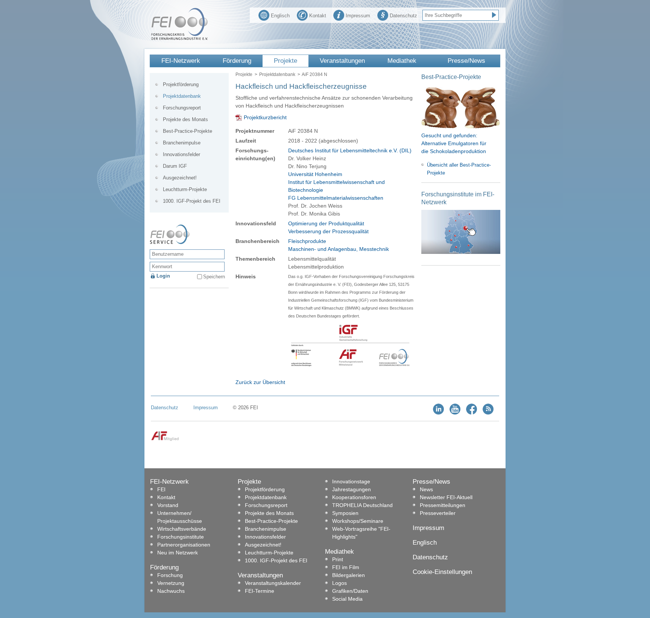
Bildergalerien (348, 575)
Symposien (345, 513)
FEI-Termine (259, 591)
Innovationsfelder (181, 154)
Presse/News (466, 60)
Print (337, 559)
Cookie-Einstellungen (442, 571)
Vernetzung (170, 583)
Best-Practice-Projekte (187, 131)
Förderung (237, 60)
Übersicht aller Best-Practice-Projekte (459, 169)
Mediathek (401, 60)
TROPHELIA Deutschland (362, 505)
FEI (161, 489)
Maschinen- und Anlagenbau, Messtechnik (338, 249)
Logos (339, 583)
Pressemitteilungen (442, 505)
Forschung (170, 575)
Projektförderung (181, 84)
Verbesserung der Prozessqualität (328, 231)
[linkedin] (438, 413)
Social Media (347, 599)
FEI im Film (345, 567)
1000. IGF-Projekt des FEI (191, 201)
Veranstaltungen (342, 60)
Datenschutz (403, 15)
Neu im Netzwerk (177, 553)
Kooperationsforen (354, 497)
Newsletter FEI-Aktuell (446, 497)
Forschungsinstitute (180, 537)
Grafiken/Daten (350, 591)
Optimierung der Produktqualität (326, 223)
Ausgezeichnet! (180, 178)
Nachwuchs (171, 591)
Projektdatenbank (277, 74)
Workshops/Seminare (357, 521)
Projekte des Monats (185, 119)
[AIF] (165, 439)
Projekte (285, 60)
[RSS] (488, 413)
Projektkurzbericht (265, 117)
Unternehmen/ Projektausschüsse (179, 517)
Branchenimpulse (181, 143)
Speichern (214, 276)
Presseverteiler (438, 513)
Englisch (280, 15)
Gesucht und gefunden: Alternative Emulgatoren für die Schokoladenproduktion (453, 143)
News (426, 489)
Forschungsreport (182, 108)
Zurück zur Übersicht (260, 382)
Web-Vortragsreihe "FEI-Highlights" (361, 533)
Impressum (358, 15)
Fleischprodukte (307, 241)
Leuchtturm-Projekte (185, 189)
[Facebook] (471, 413)
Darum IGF (175, 166)
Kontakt (317, 15)
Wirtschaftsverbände (181, 529)
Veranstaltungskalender (273, 583)
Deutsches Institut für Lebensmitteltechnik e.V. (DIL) (350, 150)
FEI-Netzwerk (180, 60)
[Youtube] (455, 413)
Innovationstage (351, 481)
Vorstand (167, 505)
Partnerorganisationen (183, 545)
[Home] (179, 38)
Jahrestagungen (351, 489)
